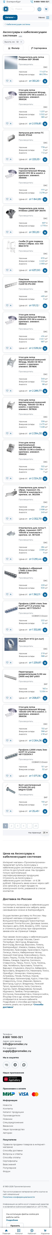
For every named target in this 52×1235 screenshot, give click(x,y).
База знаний (9, 1165)
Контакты (8, 1109)
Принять (15, 1226)
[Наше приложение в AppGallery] (12, 1079)
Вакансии (8, 1126)
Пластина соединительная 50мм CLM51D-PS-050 (31, 281)
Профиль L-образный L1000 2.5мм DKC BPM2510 (30, 570)
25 (36, 826)
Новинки (7, 1119)
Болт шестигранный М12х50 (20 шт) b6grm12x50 (30, 787)
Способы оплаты (12, 1158)
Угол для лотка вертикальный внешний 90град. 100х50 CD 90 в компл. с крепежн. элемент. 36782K (32, 404)
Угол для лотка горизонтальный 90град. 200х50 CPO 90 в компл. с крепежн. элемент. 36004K (32, 319)
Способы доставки (13, 1151)
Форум (6, 1172)
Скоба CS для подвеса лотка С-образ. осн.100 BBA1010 (31, 243)
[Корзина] (46, 9)
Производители (11, 1116)
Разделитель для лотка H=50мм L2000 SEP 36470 (32, 209)
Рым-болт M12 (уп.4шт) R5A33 (31, 640)
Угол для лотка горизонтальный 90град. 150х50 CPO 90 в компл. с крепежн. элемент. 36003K (32, 711)
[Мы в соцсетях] (6, 1064)
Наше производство (14, 1130)
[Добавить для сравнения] (10, 80)
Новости (7, 1105)
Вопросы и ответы (13, 1154)
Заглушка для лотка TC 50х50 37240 (31, 134)
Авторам (7, 1133)
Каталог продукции (13, 1112)
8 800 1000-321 (13, 1037)
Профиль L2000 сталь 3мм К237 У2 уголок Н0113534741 (33, 752)
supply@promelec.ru (17, 1051)
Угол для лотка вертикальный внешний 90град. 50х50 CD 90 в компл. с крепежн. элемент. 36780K (32, 362)
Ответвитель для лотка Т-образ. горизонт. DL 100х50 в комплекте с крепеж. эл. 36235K (32, 491)
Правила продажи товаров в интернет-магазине (24, 1146)
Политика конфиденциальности (19, 1197)
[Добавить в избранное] (7, 80)
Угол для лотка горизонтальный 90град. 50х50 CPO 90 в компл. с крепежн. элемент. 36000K (32, 173)
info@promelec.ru (15, 1044)
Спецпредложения (13, 1123)
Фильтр (15, 48)
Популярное (9, 1168)
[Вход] (39, 9)
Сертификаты (10, 1161)
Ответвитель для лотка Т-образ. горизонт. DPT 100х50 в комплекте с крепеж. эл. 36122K (32, 531)
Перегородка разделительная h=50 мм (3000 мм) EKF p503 (32, 674)
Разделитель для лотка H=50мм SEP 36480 (31, 58)
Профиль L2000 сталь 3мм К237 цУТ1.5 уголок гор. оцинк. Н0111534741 (33, 606)
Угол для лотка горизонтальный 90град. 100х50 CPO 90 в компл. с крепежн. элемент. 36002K (32, 94)
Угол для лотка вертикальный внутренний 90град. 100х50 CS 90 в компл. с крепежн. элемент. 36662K (31, 448)
